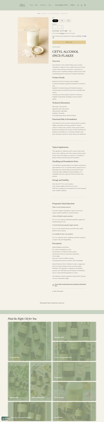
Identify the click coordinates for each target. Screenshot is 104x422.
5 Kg (68, 20)
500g (55, 20)
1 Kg (62, 20)
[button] (36, 5)
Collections (44, 13)
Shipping (62, 33)
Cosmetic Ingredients (54, 13)
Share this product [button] (58, 291)
